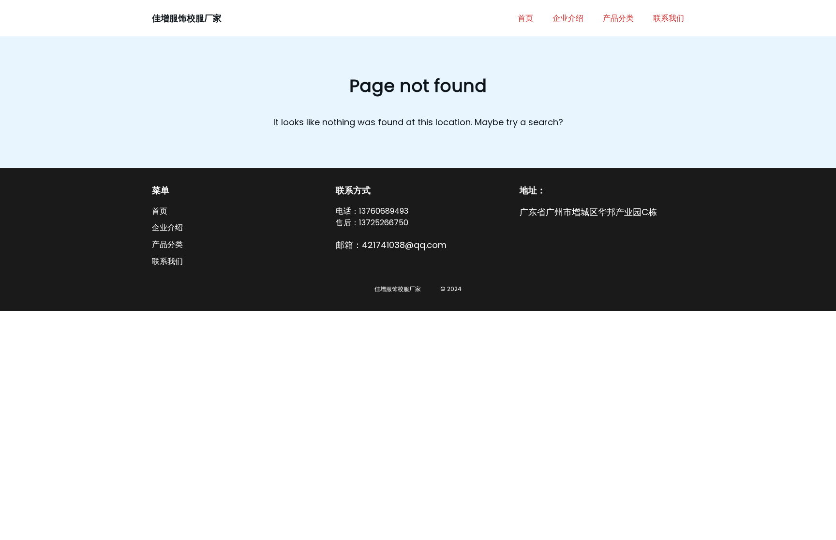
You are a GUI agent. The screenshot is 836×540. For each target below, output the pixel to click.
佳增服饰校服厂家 (187, 18)
